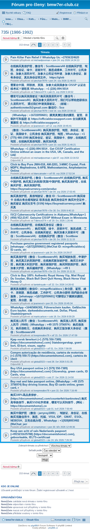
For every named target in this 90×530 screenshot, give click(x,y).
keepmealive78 (41, 335)
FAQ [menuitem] (28, 12)
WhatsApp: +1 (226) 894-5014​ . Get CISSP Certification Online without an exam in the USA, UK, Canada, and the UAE (47, 152)
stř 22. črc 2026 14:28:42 (61, 284)
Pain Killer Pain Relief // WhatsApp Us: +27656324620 (44, 57)
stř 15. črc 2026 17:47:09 (64, 335)
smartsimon (40, 427)
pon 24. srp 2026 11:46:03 (62, 80)
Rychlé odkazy (13, 12)
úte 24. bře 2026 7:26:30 (59, 440)
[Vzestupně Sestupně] (45, 455)
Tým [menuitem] (78, 520)
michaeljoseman (42, 60)
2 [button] (44, 45)
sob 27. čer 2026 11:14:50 (60, 377)
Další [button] (69, 45)
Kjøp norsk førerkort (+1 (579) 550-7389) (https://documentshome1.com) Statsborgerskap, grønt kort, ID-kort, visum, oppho (45, 342)
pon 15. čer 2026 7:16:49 (64, 390)
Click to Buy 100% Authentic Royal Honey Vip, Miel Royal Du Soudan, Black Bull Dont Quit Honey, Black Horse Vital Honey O (48, 278)
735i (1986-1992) (17, 32)
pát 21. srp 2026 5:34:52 (61, 92)
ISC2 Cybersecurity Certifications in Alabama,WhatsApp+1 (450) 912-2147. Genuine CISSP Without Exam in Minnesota (48, 216)
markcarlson (40, 316)
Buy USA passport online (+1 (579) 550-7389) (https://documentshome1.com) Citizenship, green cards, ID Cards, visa (49, 371)
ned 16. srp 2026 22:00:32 (62, 111)
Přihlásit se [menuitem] (82, 12)
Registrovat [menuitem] (66, 12)
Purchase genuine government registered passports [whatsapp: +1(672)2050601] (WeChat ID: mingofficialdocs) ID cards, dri (47, 246)
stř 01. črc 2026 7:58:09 (59, 348)
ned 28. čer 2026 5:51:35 (60, 361)
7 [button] (64, 45)
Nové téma (10, 38)
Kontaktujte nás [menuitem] (63, 520)
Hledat (57, 38)
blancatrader (40, 173)
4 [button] (53, 45)
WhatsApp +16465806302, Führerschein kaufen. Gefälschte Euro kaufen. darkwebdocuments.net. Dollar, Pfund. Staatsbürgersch (48, 310)
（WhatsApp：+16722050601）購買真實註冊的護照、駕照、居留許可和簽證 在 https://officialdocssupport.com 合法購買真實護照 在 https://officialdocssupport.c (49, 119)
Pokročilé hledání (63, 38)
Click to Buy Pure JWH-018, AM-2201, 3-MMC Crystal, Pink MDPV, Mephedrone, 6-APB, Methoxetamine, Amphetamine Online (48, 167)
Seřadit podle (35, 450)
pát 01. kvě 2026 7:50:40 (59, 408)
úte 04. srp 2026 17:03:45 (62, 191)
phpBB (34, 525)
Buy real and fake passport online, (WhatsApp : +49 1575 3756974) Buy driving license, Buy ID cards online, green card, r (47, 384)
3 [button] (48, 45)
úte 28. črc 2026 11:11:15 (62, 239)
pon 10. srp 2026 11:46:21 (62, 144)
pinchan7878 (40, 80)
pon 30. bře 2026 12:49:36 (61, 427)
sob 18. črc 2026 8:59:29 (62, 316)
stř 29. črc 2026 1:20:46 (61, 220)
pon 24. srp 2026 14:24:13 (66, 60)
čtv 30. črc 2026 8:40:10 (61, 210)
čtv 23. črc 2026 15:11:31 (62, 271)
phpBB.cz (53, 528)
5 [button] (57, 45)
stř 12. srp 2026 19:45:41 (59, 126)
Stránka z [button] (33, 45)
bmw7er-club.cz (14, 520)
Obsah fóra (32, 520)
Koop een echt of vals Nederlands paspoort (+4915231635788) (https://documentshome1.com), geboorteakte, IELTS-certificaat (42, 434)
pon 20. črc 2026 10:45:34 (59, 303)
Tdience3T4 (40, 92)
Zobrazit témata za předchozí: (34, 445)
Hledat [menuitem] (86, 19)
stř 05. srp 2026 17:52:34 (62, 173)
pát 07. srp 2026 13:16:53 (66, 158)
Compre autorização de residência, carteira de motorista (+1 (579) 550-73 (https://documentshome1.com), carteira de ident (48, 355)
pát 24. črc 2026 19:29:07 (59, 252)
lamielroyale (40, 284)
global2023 (39, 348)
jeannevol (39, 126)
